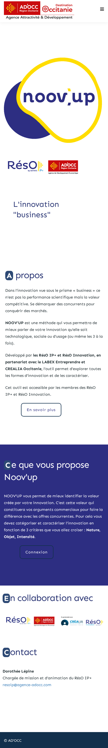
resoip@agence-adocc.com (27, 684)
